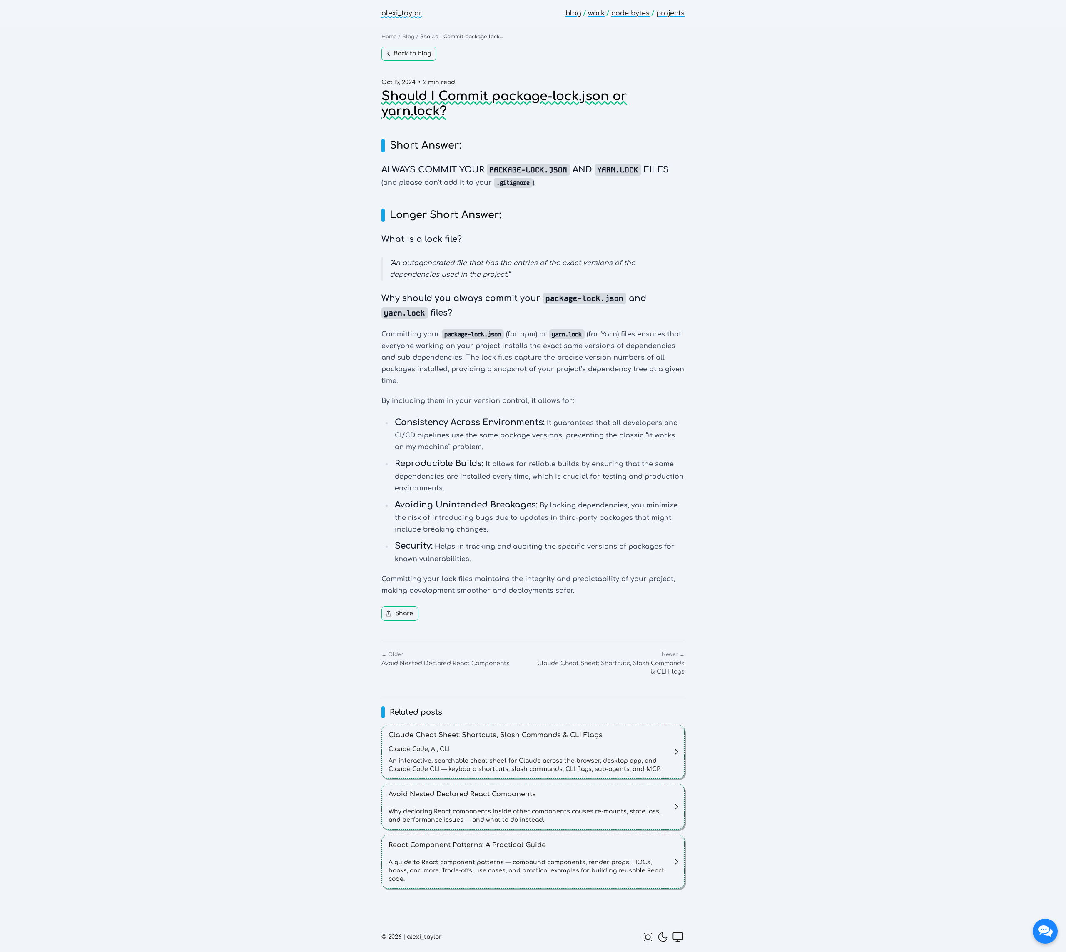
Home (388, 37)
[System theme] (678, 937)
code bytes (630, 13)
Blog (408, 37)
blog (573, 13)
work (596, 13)
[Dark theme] (663, 937)
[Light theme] (648, 937)
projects (670, 13)
